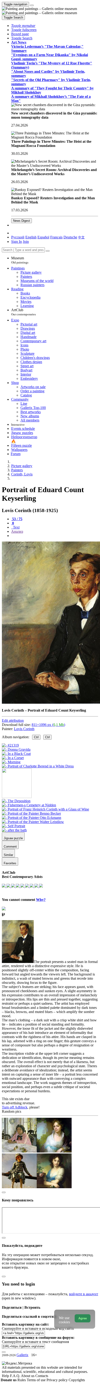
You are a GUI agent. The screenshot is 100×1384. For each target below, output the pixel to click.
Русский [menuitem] (17, 237)
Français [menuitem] (56, 237)
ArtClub (23, 312)
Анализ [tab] (17, 531)
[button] (23, 26)
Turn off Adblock (14, 1107)
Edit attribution (13, 720)
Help (6, 1376)
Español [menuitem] (43, 237)
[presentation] (54, 536)
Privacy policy (58, 1380)
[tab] (16, 519)
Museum (19, 260)
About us (28, 1376)
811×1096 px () (48, 725)
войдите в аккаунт (83, 1294)
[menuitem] (81, 237)
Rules (22, 1380)
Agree (82, 1318)
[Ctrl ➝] (16, 801)
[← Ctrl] (38, 766)
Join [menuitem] (26, 242)
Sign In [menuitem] (16, 242)
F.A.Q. (15, 1376)
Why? (41, 900)
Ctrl (36, 737)
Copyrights (77, 1380)
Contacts (41, 1376)
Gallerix (22, 1355)
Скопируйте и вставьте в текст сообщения (35, 1342)
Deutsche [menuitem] (70, 237)
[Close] (48, 251)
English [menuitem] (31, 237)
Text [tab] (16, 527)
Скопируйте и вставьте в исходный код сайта (38, 1328)
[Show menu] (32, 5)
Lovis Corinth (24, 729)
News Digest (21, 220)
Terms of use (37, 1380)
